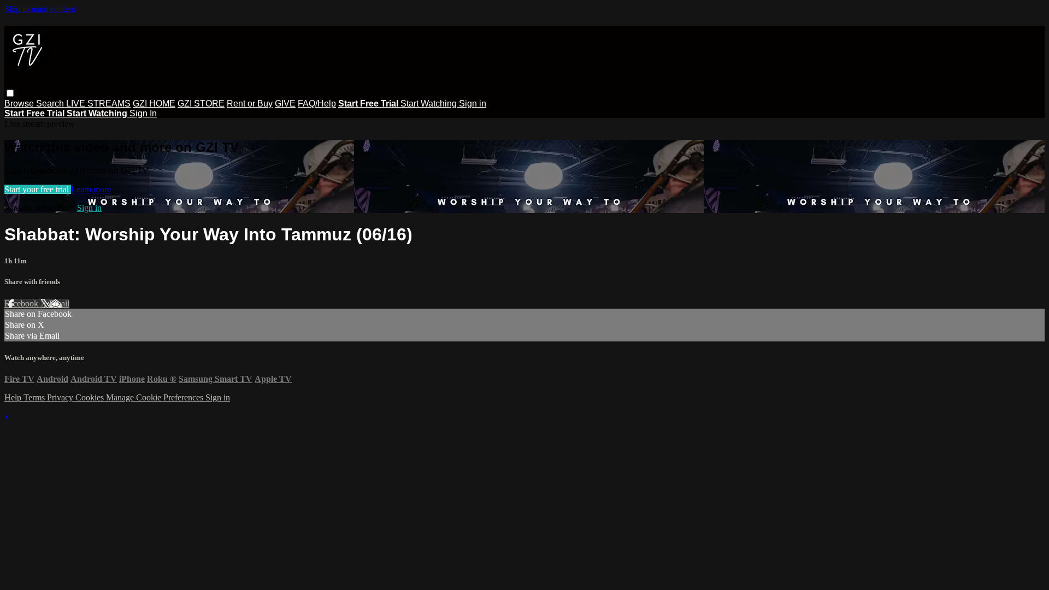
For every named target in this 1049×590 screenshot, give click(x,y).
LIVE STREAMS (98, 103)
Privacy (61, 397)
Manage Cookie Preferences (155, 397)
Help (13, 397)
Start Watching (429, 103)
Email (59, 303)
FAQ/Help (317, 103)
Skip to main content (39, 9)
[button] (10, 93)
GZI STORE (201, 103)
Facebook (22, 303)
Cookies (90, 397)
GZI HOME (154, 103)
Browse (20, 103)
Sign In (143, 113)
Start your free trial (37, 189)
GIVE (285, 103)
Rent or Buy (250, 103)
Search (51, 103)
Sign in (472, 103)
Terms (35, 397)
